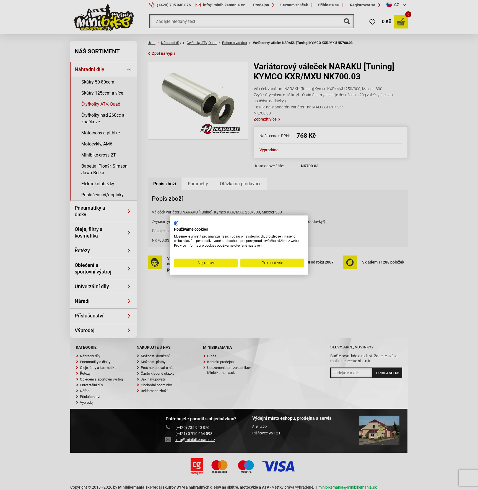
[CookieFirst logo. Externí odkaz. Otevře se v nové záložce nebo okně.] (176, 223)
